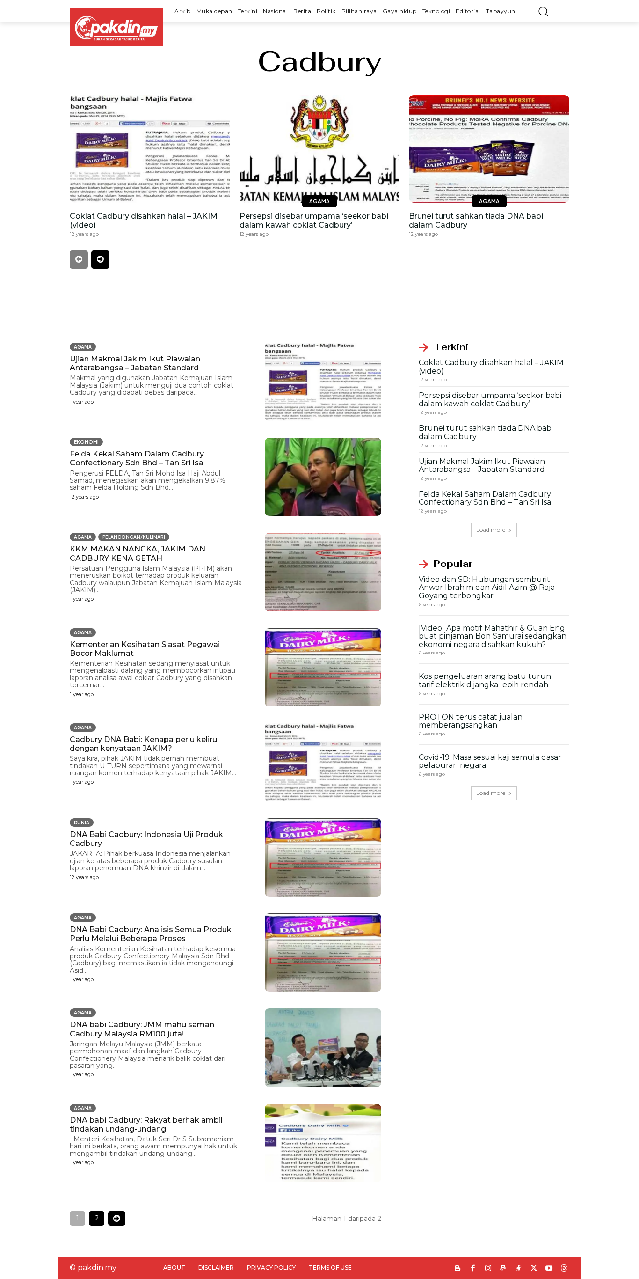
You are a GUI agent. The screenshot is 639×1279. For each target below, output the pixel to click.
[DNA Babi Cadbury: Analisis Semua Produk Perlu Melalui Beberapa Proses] (323, 952)
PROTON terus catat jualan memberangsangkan (471, 721)
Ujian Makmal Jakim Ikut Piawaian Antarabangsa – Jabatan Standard (135, 363)
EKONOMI (86, 442)
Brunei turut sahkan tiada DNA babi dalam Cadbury (486, 432)
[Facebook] (473, 1269)
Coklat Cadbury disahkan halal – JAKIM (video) (491, 366)
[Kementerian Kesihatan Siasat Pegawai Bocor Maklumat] (323, 667)
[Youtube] (549, 1269)
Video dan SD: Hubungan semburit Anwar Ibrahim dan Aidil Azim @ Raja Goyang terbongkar (487, 587)
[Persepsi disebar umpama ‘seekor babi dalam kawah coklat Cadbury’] (320, 149)
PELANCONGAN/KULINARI (133, 537)
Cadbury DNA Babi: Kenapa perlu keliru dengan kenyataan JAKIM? (143, 744)
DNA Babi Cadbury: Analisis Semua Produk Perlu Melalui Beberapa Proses (151, 934)
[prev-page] (79, 259)
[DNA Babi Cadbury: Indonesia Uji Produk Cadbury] (323, 857)
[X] (534, 1269)
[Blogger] (457, 1269)
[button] (543, 11)
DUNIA (81, 822)
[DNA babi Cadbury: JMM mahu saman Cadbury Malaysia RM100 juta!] (323, 1047)
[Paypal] (503, 1269)
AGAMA (319, 201)
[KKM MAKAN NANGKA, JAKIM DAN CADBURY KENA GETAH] (323, 572)
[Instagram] (488, 1269)
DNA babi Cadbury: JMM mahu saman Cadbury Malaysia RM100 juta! (142, 1029)
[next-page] (100, 259)
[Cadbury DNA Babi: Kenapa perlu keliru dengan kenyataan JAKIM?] (323, 762)
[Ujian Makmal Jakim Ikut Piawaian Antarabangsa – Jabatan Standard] (323, 382)
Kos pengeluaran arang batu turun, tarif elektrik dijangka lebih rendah (485, 680)
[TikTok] (518, 1269)
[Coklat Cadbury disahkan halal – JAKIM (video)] (150, 149)
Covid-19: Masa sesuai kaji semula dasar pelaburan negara (490, 761)
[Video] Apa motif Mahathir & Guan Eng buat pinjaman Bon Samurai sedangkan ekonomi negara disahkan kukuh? (492, 636)
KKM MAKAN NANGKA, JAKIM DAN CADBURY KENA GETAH (137, 553)
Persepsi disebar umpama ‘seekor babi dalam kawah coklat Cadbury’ (314, 220)
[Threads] (564, 1269)
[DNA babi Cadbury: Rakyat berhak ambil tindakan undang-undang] (323, 1143)
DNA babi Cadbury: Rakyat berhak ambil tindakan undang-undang (146, 1124)
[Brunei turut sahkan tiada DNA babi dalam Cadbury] (489, 149)
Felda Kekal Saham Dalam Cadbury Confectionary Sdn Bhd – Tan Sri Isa (137, 458)
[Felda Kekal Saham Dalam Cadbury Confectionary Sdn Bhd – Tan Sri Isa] (323, 477)
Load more (490, 529)
